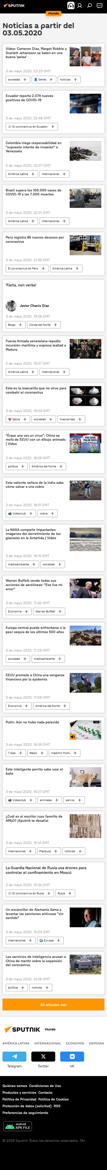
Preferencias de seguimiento (25, 1112)
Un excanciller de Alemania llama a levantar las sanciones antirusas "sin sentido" (34, 914)
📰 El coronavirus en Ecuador (28, 126)
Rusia (61, 893)
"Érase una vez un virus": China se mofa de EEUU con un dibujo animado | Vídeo (36, 439)
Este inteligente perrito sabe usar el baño (34, 771)
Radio (33, 753)
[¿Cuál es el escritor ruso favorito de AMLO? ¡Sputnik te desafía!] (85, 826)
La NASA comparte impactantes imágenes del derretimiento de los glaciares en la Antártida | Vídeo (33, 534)
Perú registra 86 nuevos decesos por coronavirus (35, 239)
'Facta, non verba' (21, 285)
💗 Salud (14, 419)
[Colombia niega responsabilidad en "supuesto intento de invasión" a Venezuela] (85, 151)
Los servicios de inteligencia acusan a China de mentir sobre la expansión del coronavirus (36, 961)
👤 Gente (40, 79)
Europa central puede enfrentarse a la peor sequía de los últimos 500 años (35, 630)
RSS (57, 1106)
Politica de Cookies (53, 1099)
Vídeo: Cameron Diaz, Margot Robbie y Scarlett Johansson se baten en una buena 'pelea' (36, 53)
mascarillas (67, 419)
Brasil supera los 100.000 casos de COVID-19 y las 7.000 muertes (33, 192)
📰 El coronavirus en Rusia (26, 893)
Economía (14, 611)
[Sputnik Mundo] (14, 7)
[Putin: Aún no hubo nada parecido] (85, 730)
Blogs (11, 325)
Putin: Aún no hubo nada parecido (32, 722)
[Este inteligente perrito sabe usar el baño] (85, 777)
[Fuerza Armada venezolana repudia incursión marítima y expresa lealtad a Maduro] (85, 349)
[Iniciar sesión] (80, 5)
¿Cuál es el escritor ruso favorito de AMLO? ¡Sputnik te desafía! (34, 818)
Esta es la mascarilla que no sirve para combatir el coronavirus (36, 390)
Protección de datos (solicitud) (27, 1106)
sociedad (14, 79)
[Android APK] (18, 1126)
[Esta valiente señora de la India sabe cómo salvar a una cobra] (85, 490)
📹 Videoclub (17, 513)
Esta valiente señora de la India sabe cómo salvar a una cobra (35, 485)
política (13, 466)
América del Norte (44, 466)
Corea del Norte (40, 325)
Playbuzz (45, 851)
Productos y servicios (19, 1092)
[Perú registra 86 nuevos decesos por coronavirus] (85, 245)
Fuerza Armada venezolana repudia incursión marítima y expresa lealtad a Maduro (36, 345)
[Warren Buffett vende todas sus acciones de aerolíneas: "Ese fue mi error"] (85, 588)
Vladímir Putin (60, 753)
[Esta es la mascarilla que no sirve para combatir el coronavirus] (85, 396)
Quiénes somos (14, 1086)
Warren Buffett (45, 611)
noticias (65, 79)
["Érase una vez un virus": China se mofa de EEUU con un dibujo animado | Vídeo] (85, 443)
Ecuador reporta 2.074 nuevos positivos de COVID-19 (29, 98)
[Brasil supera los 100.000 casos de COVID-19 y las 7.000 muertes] (85, 198)
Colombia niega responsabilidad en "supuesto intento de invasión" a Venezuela (33, 147)
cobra (44, 513)
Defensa (96, 1043)
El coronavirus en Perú (23, 268)
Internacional (50, 174)
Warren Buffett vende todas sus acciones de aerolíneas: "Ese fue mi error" (34, 585)
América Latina (18, 174)
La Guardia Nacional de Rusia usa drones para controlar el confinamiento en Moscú (46, 870)
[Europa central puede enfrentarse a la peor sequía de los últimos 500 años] (85, 636)
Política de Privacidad (19, 1099)
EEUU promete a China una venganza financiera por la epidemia (35, 677)
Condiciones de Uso (45, 1086)
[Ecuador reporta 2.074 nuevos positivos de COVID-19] (85, 103)
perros (70, 800)
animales (46, 800)
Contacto (45, 1092)
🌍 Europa (46, 940)
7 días (12, 753)
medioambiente (18, 564)
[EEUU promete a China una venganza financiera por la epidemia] (85, 683)
